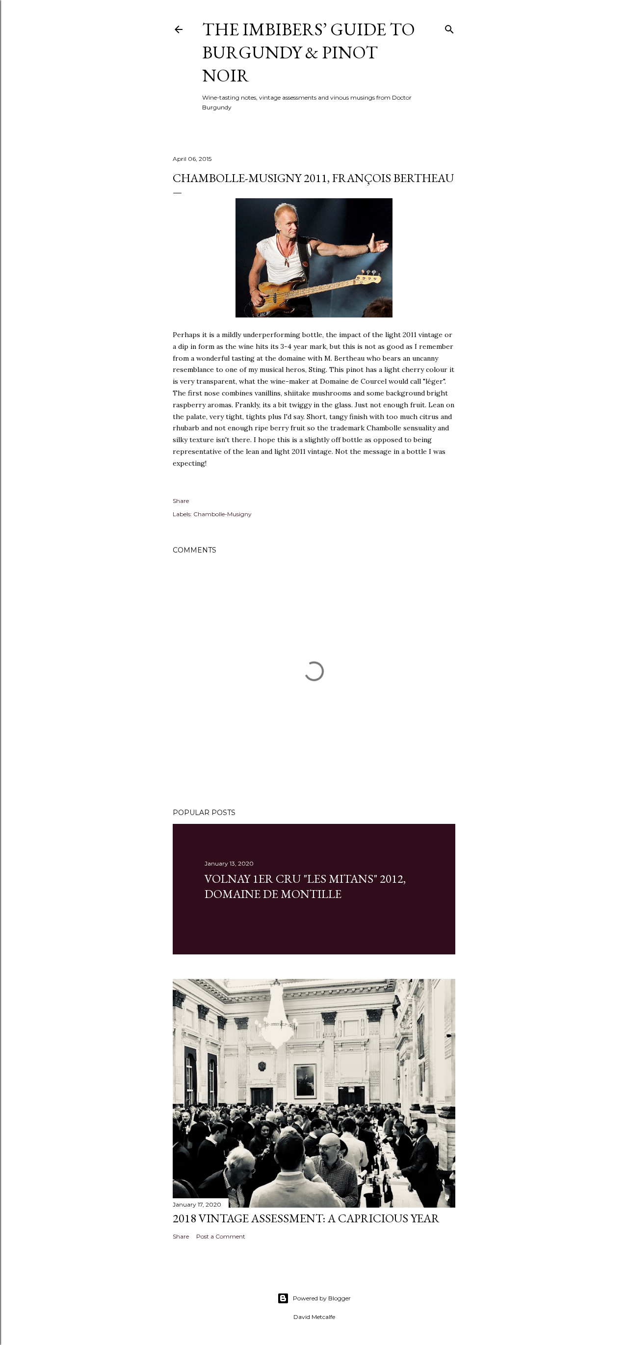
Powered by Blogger (322, 1298)
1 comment (244, 912)
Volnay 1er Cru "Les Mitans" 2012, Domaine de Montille (305, 886)
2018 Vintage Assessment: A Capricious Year (306, 1218)
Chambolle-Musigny (222, 514)
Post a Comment (220, 1236)
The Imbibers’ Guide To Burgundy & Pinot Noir (308, 52)
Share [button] (181, 500)
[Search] (449, 27)
